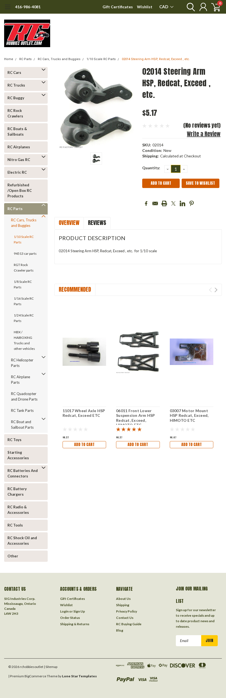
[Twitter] (173, 203)
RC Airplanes (18, 147)
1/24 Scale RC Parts (24, 318)
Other (12, 556)
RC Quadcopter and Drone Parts (24, 396)
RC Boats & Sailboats (17, 131)
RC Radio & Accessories (18, 510)
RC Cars (14, 72)
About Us (123, 599)
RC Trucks (16, 85)
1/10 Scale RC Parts (101, 59)
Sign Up (79, 611)
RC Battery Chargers (17, 491)
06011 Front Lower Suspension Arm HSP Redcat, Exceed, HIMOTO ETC (135, 418)
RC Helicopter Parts (22, 363)
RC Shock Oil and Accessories (22, 541)
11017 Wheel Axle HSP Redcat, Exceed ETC (84, 413)
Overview (69, 222)
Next (216, 289)
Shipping (122, 605)
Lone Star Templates (79, 676)
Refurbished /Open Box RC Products (19, 190)
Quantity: (151, 167)
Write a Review (203, 134)
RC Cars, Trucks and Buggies (59, 59)
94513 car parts (25, 253)
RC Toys (14, 439)
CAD (164, 6)
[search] (189, 7)
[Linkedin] (182, 203)
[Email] (155, 203)
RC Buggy (15, 98)
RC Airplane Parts (20, 380)
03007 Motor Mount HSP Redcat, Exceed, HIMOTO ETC (189, 415)
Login (64, 611)
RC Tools (15, 525)
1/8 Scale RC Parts (23, 284)
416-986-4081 (28, 6)
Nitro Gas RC (18, 159)
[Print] (164, 203)
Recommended (75, 289)
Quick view (84, 351)
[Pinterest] (191, 203)
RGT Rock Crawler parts (24, 267)
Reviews (97, 222)
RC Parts (25, 59)
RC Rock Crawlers (15, 113)
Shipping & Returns (74, 624)
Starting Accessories (18, 455)
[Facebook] (146, 203)
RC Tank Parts (22, 410)
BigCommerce (35, 676)
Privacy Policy (126, 611)
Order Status (70, 618)
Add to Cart (84, 444)
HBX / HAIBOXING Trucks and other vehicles (24, 340)
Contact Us (124, 618)
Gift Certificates (118, 6)
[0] (213, 7)
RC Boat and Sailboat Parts (22, 424)
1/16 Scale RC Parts (24, 301)
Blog (119, 630)
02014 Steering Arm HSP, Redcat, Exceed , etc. (156, 59)
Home (8, 59)
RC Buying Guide (128, 624)
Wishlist (144, 6)
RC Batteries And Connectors (22, 473)
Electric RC (17, 172)
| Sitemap (50, 667)
